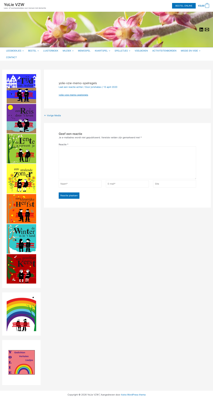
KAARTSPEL (101, 50)
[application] (22, 50)
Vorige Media (52, 115)
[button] (184, 6)
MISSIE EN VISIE (189, 50)
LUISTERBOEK (50, 50)
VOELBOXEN (141, 50)
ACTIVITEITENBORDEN (164, 50)
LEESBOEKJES (13, 50)
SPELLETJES (121, 50)
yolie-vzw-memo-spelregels (73, 95)
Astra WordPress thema (133, 394)
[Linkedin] (201, 29)
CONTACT (11, 57)
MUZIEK (67, 50)
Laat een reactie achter (71, 87)
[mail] (207, 29)
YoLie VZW (14, 4)
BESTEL (32, 50)
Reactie (63, 144)
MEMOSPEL (84, 50)
